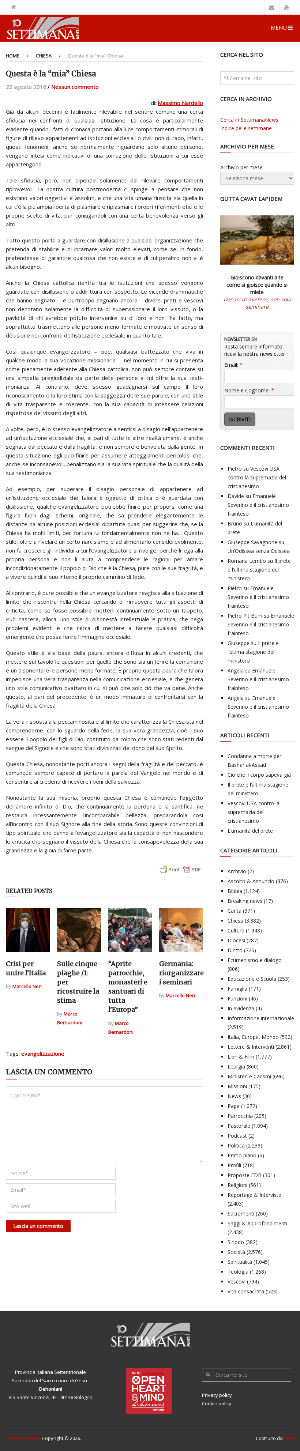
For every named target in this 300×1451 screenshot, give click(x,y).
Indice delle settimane (246, 128)
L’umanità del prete (250, 830)
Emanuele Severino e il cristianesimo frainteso (258, 505)
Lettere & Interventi (251, 1046)
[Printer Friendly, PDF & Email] (180, 873)
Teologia (238, 1271)
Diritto (235, 950)
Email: (233, 364)
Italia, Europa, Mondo (253, 1036)
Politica (236, 1145)
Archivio (237, 871)
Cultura (236, 930)
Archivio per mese (241, 167)
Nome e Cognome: (249, 390)
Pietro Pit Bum (245, 615)
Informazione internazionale (261, 1018)
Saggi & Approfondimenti (257, 1223)
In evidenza (241, 1008)
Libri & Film (241, 1056)
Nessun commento (75, 86)
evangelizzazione (42, 1053)
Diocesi (236, 940)
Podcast (237, 1135)
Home (12, 55)
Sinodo (236, 1242)
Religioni (237, 1184)
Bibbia (235, 890)
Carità (234, 910)
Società (236, 1251)
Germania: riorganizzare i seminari (181, 973)
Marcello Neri (27, 986)
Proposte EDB (245, 1175)
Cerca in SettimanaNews (249, 119)
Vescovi (236, 1281)
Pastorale (239, 1125)
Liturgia (236, 1066)
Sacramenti (241, 1213)
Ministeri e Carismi (249, 1076)
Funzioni (237, 998)
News (234, 1096)
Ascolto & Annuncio (251, 881)
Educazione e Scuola (252, 978)
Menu (279, 27)
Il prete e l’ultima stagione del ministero (259, 569)
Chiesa (44, 55)
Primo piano (242, 1155)
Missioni (237, 1086)
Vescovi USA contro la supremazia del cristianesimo (257, 477)
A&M (289, 1438)
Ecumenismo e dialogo (255, 960)
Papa (234, 1106)
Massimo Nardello (180, 102)
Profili (234, 1165)
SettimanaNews (23, 1438)
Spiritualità (240, 1261)
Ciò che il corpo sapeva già (259, 774)
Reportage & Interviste (254, 1194)
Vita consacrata (246, 1291)
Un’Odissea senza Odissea (259, 550)
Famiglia (237, 988)
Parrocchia (240, 1115)
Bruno (235, 523)
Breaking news (245, 900)
